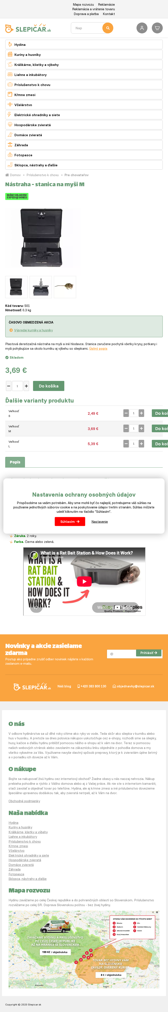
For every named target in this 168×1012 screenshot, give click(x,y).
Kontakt (109, 14)
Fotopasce (20, 154)
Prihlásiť (146, 653)
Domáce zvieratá (25, 134)
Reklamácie (106, 4)
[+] (26, 386)
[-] (8, 386)
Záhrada (18, 144)
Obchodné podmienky (24, 801)
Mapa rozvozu (83, 4)
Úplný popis (98, 348)
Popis (15, 462)
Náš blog (64, 686)
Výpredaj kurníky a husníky (33, 330)
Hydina (17, 44)
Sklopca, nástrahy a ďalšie (33, 164)
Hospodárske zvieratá (29, 124)
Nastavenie (99, 521)
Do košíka (49, 386)
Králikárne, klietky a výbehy (33, 64)
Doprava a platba (86, 14)
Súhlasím (67, 521)
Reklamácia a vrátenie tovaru (93, 9)
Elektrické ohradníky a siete (34, 114)
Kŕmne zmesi (21, 94)
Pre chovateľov (77, 175)
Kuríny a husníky (24, 54)
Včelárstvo (20, 104)
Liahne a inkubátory (27, 74)
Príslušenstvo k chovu (29, 84)
